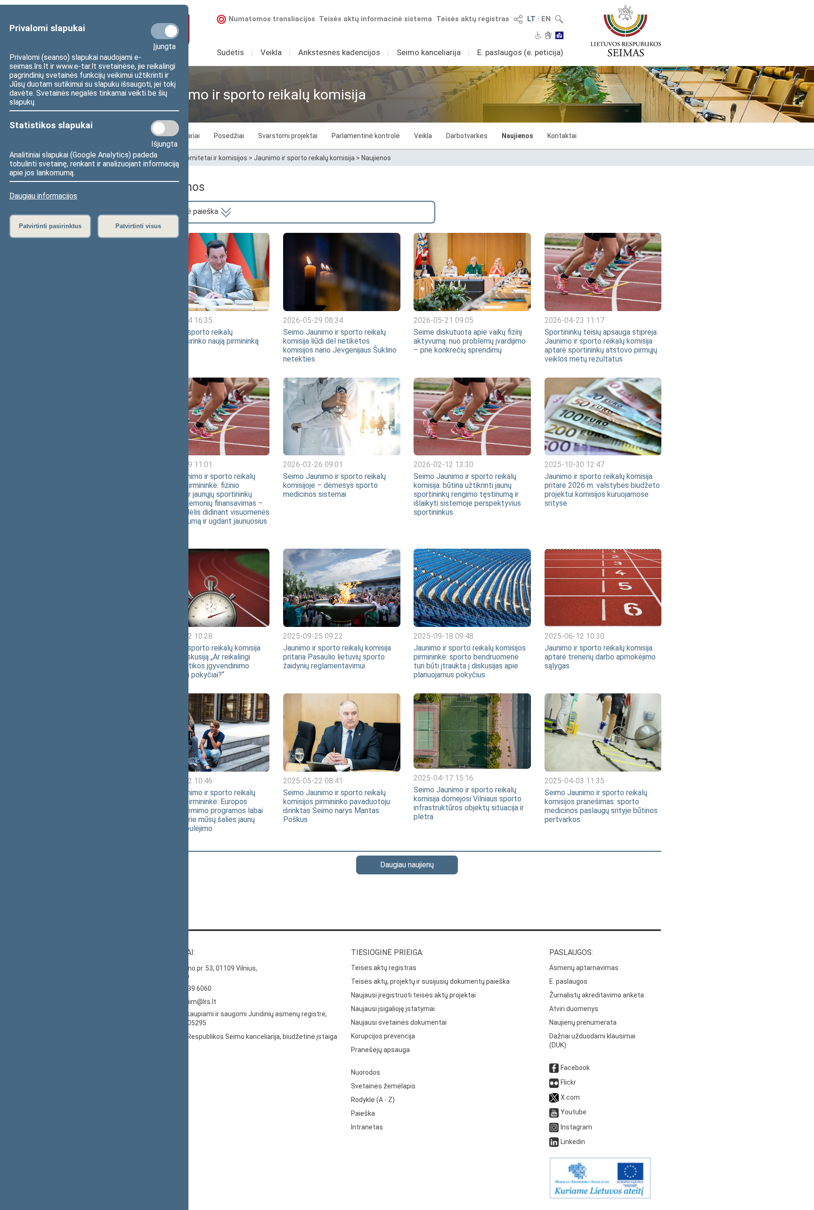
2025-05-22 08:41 (313, 780)
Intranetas (367, 1127)
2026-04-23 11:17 (574, 320)
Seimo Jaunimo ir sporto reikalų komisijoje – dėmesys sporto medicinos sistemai (334, 485)
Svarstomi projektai (287, 136)
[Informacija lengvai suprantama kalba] (559, 36)
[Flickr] (554, 1082)
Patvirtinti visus (138, 226)
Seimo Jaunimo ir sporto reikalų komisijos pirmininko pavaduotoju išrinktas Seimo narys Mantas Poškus (336, 806)
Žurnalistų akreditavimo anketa (596, 995)
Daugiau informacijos (43, 195)
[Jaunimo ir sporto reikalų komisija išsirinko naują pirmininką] (211, 308)
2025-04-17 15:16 (443, 778)
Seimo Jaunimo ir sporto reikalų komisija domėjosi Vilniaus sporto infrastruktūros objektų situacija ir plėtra (469, 803)
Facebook (575, 1067)
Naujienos (517, 136)
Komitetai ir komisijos (214, 158)
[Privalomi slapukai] (165, 31)
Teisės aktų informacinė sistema (375, 19)
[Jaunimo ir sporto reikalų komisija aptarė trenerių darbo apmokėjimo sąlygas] (603, 624)
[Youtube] (554, 1112)
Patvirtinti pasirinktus (50, 226)
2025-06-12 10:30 (574, 636)
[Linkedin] (554, 1141)
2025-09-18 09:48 (443, 636)
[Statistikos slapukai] (165, 128)
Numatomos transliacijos (271, 19)
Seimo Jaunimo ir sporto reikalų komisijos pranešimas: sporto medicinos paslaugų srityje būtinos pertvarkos (601, 806)
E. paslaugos (568, 981)
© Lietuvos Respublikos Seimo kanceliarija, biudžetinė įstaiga (245, 1036)
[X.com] (554, 1097)
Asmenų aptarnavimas (584, 967)
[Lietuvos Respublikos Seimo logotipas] (625, 31)
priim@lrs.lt (199, 1001)
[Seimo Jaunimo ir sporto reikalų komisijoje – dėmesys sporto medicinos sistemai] (341, 452)
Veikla (271, 52)
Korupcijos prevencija (383, 1036)
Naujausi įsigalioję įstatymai (393, 1008)
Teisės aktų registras (472, 19)
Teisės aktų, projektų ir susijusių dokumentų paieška (430, 981)
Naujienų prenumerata (583, 1022)
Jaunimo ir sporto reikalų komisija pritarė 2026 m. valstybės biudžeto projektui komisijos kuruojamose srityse (602, 490)
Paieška (363, 1113)
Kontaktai (562, 136)
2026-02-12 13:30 (443, 464)
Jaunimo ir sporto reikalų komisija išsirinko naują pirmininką (206, 337)
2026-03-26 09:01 (313, 464)
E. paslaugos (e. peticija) (520, 52)
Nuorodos (365, 1072)
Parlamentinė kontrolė (366, 136)
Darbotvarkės (467, 136)
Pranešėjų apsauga (380, 1050)
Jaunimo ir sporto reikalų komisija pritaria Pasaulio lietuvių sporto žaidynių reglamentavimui (337, 656)
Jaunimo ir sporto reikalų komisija (304, 158)
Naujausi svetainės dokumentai (399, 1022)
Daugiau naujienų (407, 864)
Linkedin (573, 1141)
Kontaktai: (174, 952)
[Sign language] (549, 36)
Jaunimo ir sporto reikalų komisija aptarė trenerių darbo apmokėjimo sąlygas (600, 656)
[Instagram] (554, 1127)
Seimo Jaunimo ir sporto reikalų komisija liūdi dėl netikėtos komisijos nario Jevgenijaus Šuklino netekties (340, 345)
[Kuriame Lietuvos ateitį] (600, 1196)
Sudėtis (230, 52)
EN (546, 19)
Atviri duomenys (573, 1008)
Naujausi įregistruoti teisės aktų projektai (413, 995)
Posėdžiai (229, 136)
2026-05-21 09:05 (443, 320)
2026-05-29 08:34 (313, 320)
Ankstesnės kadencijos (339, 52)
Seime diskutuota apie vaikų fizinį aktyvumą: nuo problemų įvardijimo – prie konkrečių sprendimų (470, 341)
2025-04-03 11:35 (574, 780)
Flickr (568, 1082)
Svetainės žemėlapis (383, 1086)
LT (531, 19)
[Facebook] (554, 1067)
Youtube (573, 1112)
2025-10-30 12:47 (574, 464)
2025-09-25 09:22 (313, 636)
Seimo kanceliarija (429, 52)
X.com (570, 1097)
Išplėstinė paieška (189, 211)
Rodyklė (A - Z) (373, 1099)
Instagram (576, 1127)
